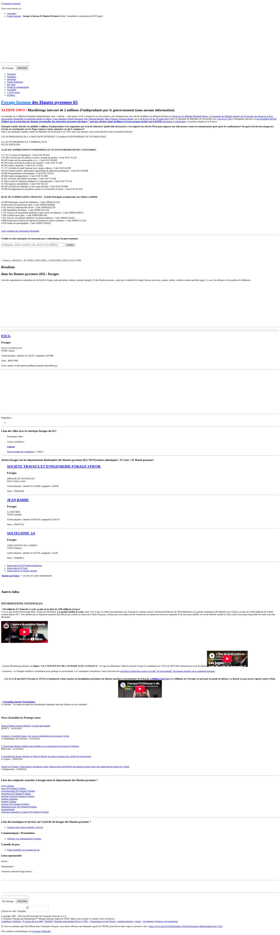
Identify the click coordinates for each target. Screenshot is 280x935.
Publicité (49, 921)
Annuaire (11, 13)
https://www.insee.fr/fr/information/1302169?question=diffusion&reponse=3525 (186, 926)
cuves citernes (7, 786)
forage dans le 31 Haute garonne (22, 571)
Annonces (11, 76)
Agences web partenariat (166, 921)
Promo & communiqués (18, 87)
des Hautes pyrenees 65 (39, 102)
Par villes (11, 84)
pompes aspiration (9, 799)
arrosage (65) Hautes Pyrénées (15, 804)
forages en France (10, 575)
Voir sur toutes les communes (20, 451)
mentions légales (125, 921)
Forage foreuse (14, 16)
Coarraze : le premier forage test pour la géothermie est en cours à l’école (35, 736)
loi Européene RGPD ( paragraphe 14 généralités (138, 120)
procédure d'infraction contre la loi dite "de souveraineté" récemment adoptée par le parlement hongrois (167, 671)
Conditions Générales (11, 921)
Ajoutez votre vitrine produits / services (25, 827)
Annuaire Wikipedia (41, 931)
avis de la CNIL (224, 119)
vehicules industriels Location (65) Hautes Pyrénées (25, 812)
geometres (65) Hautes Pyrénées (16, 793)
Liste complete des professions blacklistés (20, 231)
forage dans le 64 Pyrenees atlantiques (24, 565)
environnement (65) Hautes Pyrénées (18, 791)
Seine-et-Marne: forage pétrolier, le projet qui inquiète (25, 726)
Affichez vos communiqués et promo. (24, 838)
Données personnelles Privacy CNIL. (71, 921)
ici (56, 365)
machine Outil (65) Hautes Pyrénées (17, 796)
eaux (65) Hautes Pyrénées (13, 788)
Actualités (11, 90)
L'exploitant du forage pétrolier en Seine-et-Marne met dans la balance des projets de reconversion (46, 756)
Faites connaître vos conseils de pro (23, 850)
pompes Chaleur (8, 801)
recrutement (148, 921)
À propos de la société (33, 921)
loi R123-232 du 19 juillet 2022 (154, 119)
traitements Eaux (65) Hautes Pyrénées (19, 807)
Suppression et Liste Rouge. (103, 921)
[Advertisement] (140, 40)
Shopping (11, 79)
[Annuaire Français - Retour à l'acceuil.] (10, 3)
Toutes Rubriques (15, 82)
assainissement (8, 809)
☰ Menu (11, 95)
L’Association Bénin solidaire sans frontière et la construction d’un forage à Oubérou (40, 746)
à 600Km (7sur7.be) (160, 679)
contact (137, 921)
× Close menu (13, 92)
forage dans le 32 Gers (17, 568)
